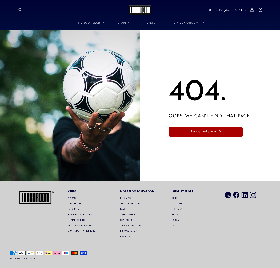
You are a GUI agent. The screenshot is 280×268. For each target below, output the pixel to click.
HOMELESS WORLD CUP (80, 214)
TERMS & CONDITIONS (131, 225)
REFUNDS (125, 236)
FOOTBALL (177, 203)
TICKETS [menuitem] (149, 22)
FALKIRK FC (73, 209)
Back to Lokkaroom (203, 131)
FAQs (122, 209)
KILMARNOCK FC (76, 220)
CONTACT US (126, 220)
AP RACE (72, 198)
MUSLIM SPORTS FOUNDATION (83, 225)
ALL (174, 225)
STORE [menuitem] (122, 22)
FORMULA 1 (177, 209)
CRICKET (176, 198)
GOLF (175, 214)
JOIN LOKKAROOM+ (130, 203)
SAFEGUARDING (128, 214)
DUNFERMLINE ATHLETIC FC (82, 230)
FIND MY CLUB (127, 198)
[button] (20, 10)
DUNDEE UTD (74, 203)
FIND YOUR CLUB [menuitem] (88, 22)
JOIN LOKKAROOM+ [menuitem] (186, 22)
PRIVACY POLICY (128, 230)
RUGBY (175, 220)
